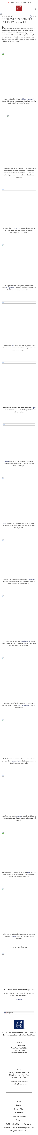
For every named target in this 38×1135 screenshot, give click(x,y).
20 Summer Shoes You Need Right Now (19, 990)
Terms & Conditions (19, 1116)
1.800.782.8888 (19, 1050)
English (10, 1013)
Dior (4, 523)
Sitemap (19, 1120)
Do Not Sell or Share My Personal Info (19, 1124)
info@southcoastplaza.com (19, 1053)
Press (19, 1101)
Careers (19, 1105)
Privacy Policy (19, 1109)
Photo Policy (19, 1113)
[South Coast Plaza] (19, 8)
